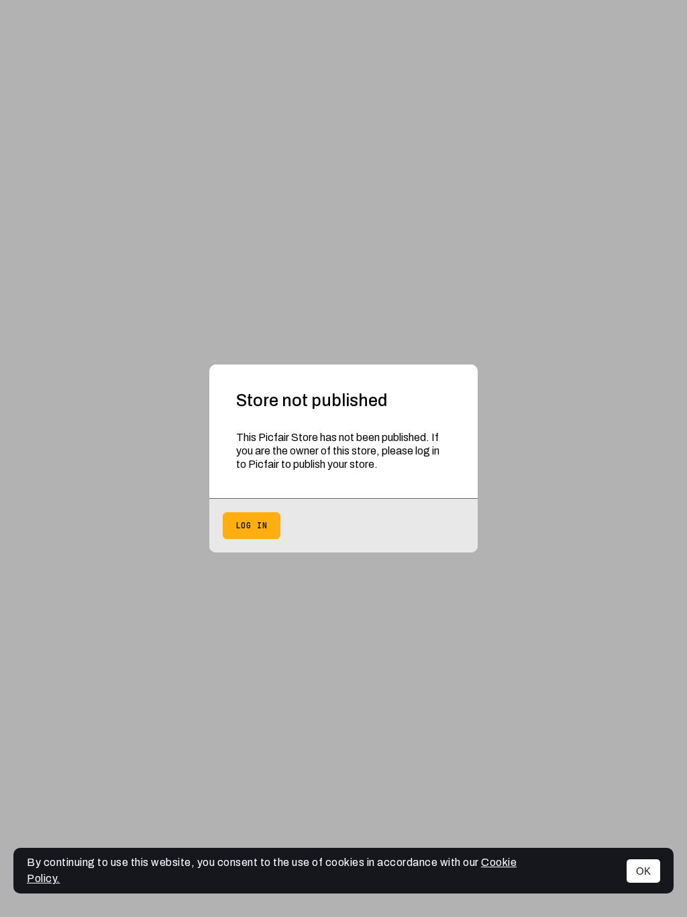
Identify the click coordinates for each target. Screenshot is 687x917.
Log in (251, 525)
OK (643, 871)
